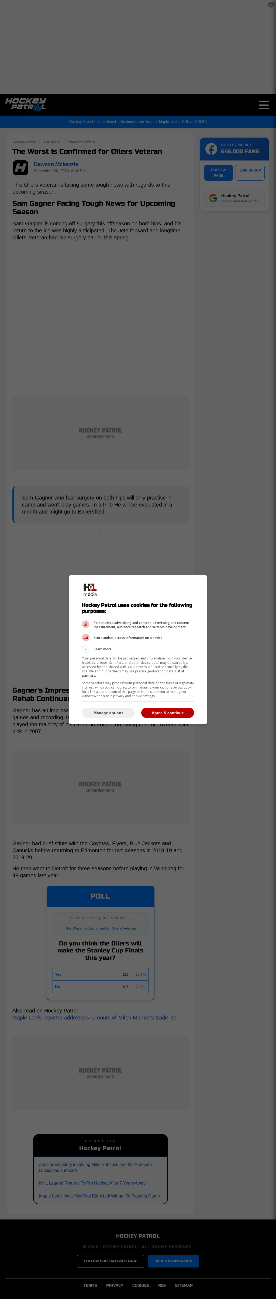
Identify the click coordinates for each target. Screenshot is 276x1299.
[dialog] (138, 649)
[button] (138, 649)
